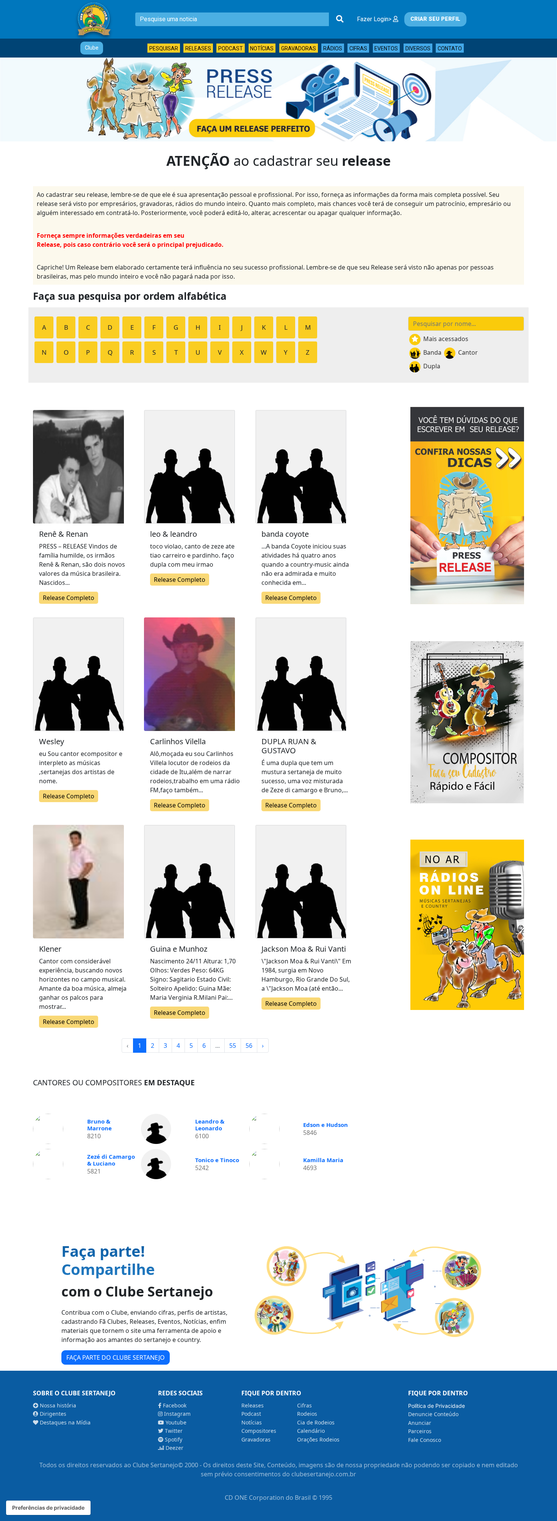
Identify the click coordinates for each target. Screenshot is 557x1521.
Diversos (417, 48)
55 (232, 1045)
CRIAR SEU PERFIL (435, 19)
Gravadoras (298, 48)
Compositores (258, 1430)
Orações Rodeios (318, 1439)
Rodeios (307, 1413)
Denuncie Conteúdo (433, 1414)
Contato (450, 48)
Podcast (230, 48)
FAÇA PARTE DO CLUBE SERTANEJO (115, 1357)
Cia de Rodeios (316, 1422)
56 (249, 1045)
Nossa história (57, 1405)
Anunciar (419, 1422)
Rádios (332, 48)
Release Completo (68, 598)
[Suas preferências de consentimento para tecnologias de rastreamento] (48, 1508)
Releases (198, 48)
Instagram (177, 1413)
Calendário (311, 1430)
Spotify (172, 1439)
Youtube (175, 1422)
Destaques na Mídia (64, 1422)
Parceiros (420, 1431)
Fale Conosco (424, 1439)
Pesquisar (163, 48)
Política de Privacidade (436, 1406)
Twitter (173, 1430)
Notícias (262, 48)
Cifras (358, 48)
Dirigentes (52, 1413)
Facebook (173, 1405)
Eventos (386, 48)
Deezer (173, 1447)
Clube (92, 48)
